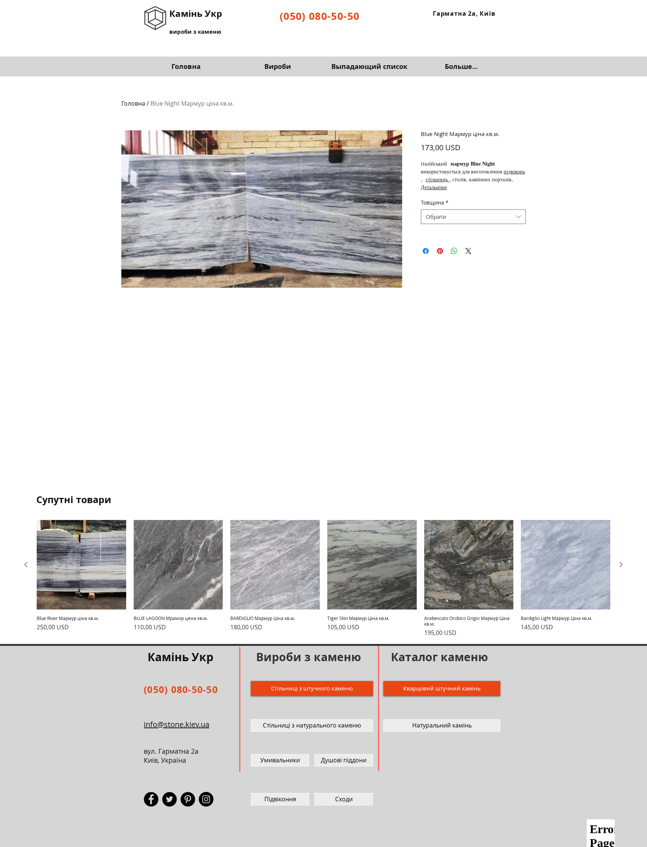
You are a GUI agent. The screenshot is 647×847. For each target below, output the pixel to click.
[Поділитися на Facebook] (425, 250)
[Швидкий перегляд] (81, 564)
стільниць (437, 179)
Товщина (435, 202)
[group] (323, 579)
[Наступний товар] (621, 564)
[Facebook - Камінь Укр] (151, 799)
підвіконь (514, 171)
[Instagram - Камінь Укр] (206, 799)
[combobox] (473, 216)
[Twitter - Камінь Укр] (169, 799)
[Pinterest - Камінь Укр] (187, 799)
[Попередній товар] (25, 564)
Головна (133, 103)
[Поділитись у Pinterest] (439, 250)
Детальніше (434, 187)
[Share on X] (468, 250)
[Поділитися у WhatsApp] (454, 250)
